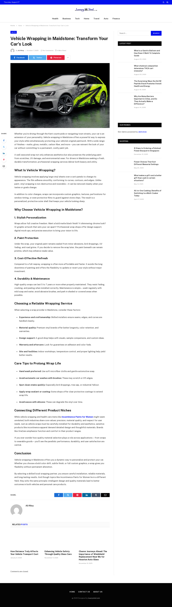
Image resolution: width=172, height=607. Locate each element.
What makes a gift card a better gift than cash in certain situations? (148, 177)
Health (55, 19)
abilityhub (142, 132)
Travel (96, 19)
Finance (116, 19)
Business (67, 19)
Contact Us (84, 592)
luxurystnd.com (94, 598)
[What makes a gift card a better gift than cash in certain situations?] (125, 178)
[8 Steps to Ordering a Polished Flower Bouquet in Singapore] (125, 151)
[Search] (167, 2)
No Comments (48, 50)
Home (86, 19)
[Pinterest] (3, 159)
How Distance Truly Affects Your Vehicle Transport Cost (24, 552)
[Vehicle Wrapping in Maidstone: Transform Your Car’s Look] (60, 95)
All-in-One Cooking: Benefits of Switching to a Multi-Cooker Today (147, 193)
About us (97, 592)
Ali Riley (21, 50)
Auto (106, 19)
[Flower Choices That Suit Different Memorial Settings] (125, 165)
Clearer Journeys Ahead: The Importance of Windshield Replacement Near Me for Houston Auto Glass (93, 555)
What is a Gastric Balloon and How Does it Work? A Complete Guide (147, 53)
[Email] (3, 166)
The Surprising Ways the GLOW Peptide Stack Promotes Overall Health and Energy (148, 83)
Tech (77, 19)
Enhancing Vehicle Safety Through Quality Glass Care (58, 552)
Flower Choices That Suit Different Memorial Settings (146, 163)
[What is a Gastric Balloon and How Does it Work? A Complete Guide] (125, 54)
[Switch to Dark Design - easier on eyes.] (163, 2)
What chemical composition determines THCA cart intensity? (146, 68)
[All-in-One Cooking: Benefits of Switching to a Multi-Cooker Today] (125, 194)
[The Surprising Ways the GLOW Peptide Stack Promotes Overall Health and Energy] (125, 84)
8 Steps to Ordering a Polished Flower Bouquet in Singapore (147, 149)
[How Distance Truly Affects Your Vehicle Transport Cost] (25, 539)
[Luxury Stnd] (86, 10)
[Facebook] (3, 140)
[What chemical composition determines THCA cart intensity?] (125, 69)
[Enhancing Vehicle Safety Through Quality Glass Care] (60, 539)
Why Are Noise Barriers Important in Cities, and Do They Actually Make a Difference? (145, 100)
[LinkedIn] (3, 153)
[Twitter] (3, 146)
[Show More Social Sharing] (67, 57)
